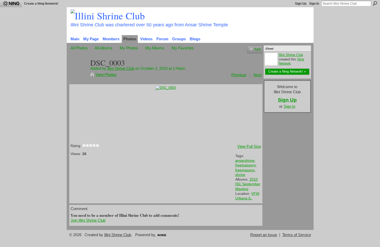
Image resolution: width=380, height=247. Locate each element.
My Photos (129, 48)
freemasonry (245, 165)
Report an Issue (263, 235)
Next (258, 75)
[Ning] (11, 3)
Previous (238, 75)
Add (257, 49)
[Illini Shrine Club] (79, 72)
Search (375, 3)
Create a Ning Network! (41, 3)
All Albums (103, 48)
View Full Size (249, 146)
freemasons (245, 170)
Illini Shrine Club (120, 68)
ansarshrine (245, 160)
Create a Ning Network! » (287, 71)
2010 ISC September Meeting (247, 184)
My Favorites (183, 48)
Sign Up (300, 3)
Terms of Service (296, 235)
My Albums (154, 48)
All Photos (79, 48)
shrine (240, 175)
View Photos (106, 74)
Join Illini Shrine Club (88, 220)
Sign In (314, 3)
